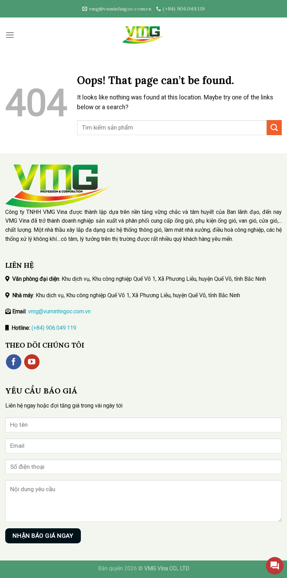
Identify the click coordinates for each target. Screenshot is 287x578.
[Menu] (10, 35)
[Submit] (274, 127)
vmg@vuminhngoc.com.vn (59, 311)
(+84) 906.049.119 (53, 328)
